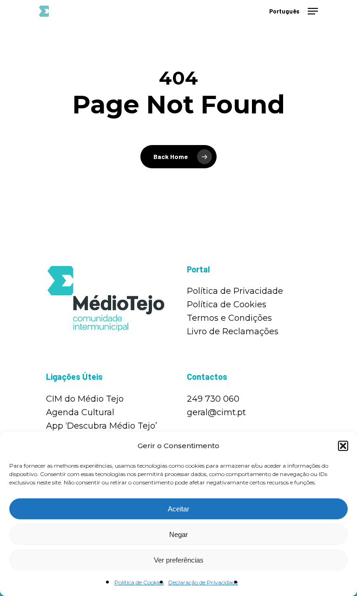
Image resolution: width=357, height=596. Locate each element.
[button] (343, 445)
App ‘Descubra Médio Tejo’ (101, 426)
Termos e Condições (229, 318)
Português (284, 11)
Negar (178, 534)
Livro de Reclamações (232, 331)
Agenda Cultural (80, 412)
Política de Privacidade (235, 291)
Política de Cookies (139, 582)
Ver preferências (179, 560)
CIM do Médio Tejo (85, 399)
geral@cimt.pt (216, 412)
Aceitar (178, 509)
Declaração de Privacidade (203, 582)
